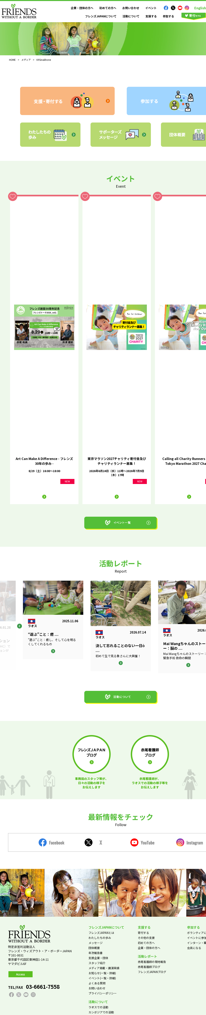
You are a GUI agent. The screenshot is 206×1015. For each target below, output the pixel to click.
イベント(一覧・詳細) (102, 978)
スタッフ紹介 (97, 963)
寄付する (143, 933)
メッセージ (96, 943)
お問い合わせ (130, 8)
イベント (151, 8)
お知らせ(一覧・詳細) (102, 973)
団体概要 (94, 948)
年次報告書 (96, 953)
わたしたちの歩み (100, 938)
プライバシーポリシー (103, 993)
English (200, 7)
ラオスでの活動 (98, 1007)
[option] (120, 626)
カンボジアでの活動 (101, 1012)
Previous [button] (19, 626)
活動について (131, 16)
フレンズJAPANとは (101, 933)
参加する (168, 16)
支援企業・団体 (98, 958)
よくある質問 (97, 983)
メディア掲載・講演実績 (104, 968)
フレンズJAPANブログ (152, 972)
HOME (12, 59)
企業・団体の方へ (82, 8)
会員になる (194, 948)
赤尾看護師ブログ (149, 967)
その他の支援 (146, 938)
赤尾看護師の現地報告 (152, 962)
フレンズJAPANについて (100, 16)
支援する (151, 16)
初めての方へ (107, 8)
